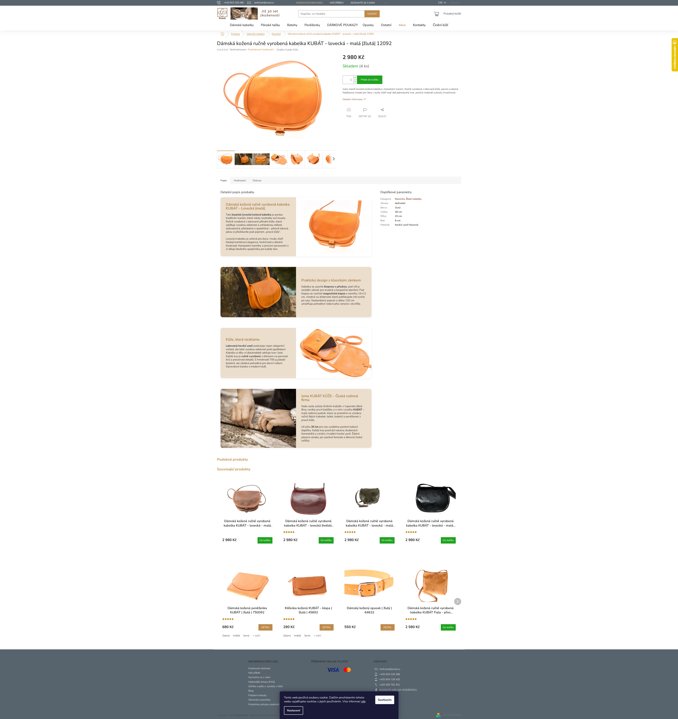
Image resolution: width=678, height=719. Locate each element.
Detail (265, 627)
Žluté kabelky (414, 199)
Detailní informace (352, 99)
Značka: (287, 49)
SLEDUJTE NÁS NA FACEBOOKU (398, 690)
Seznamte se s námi (363, 2)
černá (246, 635)
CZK (440, 2)
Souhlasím (385, 700)
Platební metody (257, 695)
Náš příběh (337, 2)
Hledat (372, 13)
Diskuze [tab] (257, 180)
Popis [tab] (224, 180)
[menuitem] (241, 25)
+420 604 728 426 (389, 679)
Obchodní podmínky (259, 699)
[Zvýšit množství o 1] (355, 78)
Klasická (400, 199)
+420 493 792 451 (389, 684)
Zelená (226, 635)
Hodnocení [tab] (240, 180)
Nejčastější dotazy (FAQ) (261, 682)
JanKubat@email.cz (389, 669)
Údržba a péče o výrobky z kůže (265, 686)
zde (363, 701)
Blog (250, 690)
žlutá (398, 207)
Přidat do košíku (370, 79)
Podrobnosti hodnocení (261, 49)
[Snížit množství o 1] (355, 82)
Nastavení (293, 710)
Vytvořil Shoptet (452, 715)
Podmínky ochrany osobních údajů (267, 704)
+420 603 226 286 (389, 674)
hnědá (236, 635)
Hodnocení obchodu (309, 2)
